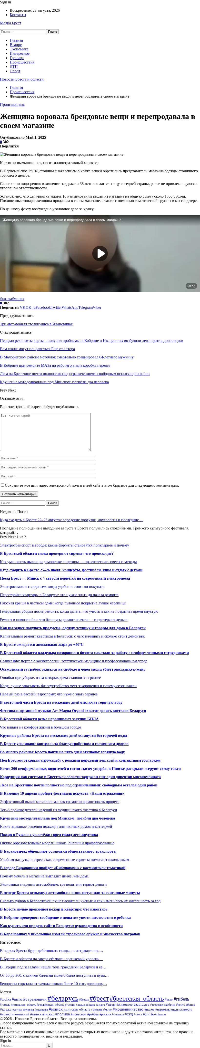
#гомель (5, 1004)
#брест (99, 998)
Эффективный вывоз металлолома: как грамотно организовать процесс (59, 802)
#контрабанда (185, 1004)
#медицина (41, 1009)
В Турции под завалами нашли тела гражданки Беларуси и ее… (53, 967)
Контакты (18, 15)
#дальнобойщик (85, 1004)
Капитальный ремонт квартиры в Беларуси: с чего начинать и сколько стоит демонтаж (72, 636)
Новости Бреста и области (22, 79)
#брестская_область (137, 998)
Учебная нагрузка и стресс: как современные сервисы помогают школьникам (64, 859)
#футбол (150, 1014)
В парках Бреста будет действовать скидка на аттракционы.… (51, 950)
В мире (16, 45)
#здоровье (156, 1004)
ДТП (14, 66)
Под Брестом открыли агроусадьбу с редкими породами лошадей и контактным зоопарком (80, 760)
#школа (162, 1014)
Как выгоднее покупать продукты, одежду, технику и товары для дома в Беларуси (73, 628)
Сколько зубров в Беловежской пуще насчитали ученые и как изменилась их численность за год (80, 901)
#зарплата (141, 1004)
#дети (110, 1004)
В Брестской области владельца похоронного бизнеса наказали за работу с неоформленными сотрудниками (94, 653)
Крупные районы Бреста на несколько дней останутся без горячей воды (63, 735)
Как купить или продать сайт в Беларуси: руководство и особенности (61, 926)
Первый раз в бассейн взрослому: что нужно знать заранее (49, 694)
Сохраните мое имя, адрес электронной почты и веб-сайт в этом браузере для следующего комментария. (92, 485)
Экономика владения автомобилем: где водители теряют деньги (53, 884)
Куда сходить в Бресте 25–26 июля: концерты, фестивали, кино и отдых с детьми (71, 570)
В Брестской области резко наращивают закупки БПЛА (49, 719)
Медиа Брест (10, 23)
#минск (18, 299)
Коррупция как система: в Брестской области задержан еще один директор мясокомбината (80, 777)
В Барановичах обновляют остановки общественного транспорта (58, 851)
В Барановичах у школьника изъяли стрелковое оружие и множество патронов (70, 934)
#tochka (5, 999)
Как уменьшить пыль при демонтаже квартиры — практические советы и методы (68, 562)
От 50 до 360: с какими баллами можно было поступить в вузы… (54, 975)
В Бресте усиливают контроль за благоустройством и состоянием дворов (64, 744)
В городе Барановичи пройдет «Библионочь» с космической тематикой (62, 868)
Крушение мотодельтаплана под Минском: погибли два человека (57, 818)
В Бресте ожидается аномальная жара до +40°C (42, 644)
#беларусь (63, 998)
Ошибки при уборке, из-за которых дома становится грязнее (50, 677)
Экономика (19, 49)
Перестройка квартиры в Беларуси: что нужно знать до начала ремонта (59, 595)
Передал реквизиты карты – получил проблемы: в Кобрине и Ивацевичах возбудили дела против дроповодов (91, 340)
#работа (93, 1014)
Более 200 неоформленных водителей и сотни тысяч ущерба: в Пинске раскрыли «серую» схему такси (90, 768)
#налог (149, 1009)
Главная (16, 40)
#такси (138, 1014)
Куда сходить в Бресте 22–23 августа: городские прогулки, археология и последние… (71, 520)
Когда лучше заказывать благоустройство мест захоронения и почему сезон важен (68, 686)
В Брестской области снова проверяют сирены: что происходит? (57, 553)
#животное (124, 1004)
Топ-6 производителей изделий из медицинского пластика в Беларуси (58, 810)
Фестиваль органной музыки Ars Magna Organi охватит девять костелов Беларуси (73, 711)
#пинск (35, 1014)
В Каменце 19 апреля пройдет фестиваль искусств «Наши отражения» (62, 793)
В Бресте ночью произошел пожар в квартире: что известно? (54, 909)
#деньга (100, 1004)
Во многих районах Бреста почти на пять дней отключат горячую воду (62, 752)
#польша (62, 1014)
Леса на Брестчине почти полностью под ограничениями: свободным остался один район (78, 785)
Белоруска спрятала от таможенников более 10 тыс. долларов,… (53, 984)
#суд (129, 1014)
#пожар (48, 1014)
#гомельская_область (23, 1004)
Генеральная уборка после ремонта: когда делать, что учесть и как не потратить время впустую (79, 611)
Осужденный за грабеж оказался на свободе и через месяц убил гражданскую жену (72, 669)
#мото (107, 1009)
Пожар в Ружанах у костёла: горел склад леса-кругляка (49, 835)
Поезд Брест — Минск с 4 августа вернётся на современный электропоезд (65, 578)
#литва (17, 1009)
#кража (6, 299)
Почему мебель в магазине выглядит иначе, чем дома (44, 876)
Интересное (20, 53)
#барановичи (35, 999)
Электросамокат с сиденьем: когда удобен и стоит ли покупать (52, 586)
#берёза (84, 999)
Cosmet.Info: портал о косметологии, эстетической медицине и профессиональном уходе (73, 661)
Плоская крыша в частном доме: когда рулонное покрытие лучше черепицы (63, 603)
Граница (17, 58)
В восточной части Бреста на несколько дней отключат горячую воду (61, 702)
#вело (169, 999)
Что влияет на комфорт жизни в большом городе (40, 727)
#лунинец (28, 1009)
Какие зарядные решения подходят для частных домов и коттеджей (56, 826)
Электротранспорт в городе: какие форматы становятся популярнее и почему (64, 545)
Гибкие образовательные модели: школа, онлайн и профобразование (57, 843)
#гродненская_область (50, 1004)
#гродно (70, 1004)
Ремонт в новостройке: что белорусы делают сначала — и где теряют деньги (64, 620)
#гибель (181, 999)
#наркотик (162, 1009)
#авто (17, 999)
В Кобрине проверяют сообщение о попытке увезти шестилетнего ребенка (65, 917)
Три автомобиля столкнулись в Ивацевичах (36, 324)
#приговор (78, 1014)
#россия (105, 1014)
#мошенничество (128, 1009)
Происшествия (22, 62)
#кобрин (169, 1004)
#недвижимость (181, 1009)
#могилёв (96, 1009)
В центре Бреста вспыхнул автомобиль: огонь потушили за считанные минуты (70, 893)
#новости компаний (14, 1014)
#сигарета (118, 1014)
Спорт (15, 71)
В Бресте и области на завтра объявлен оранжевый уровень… (51, 959)
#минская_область (77, 1009)
